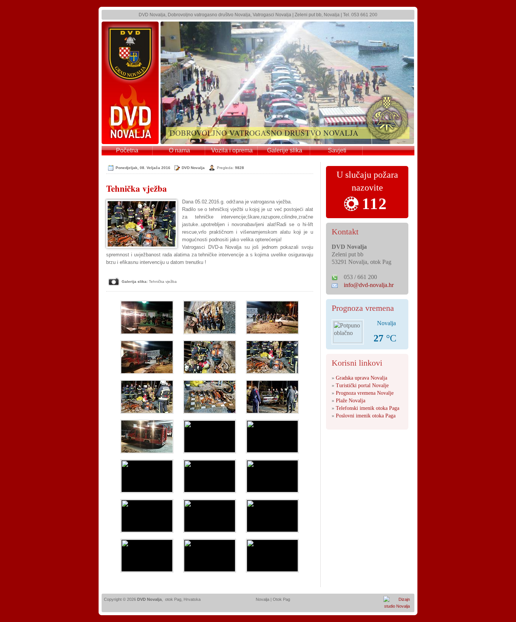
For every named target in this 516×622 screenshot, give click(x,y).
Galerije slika (284, 150)
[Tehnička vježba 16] (147, 515)
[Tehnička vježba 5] (210, 357)
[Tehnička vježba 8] (210, 396)
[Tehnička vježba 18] (272, 515)
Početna (127, 150)
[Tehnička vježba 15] (272, 476)
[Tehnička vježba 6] (272, 357)
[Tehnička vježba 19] (147, 555)
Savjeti (337, 150)
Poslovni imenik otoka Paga (365, 416)
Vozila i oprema (232, 150)
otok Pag (173, 599)
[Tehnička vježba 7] (147, 396)
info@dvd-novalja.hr (369, 285)
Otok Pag (281, 599)
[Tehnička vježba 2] (210, 317)
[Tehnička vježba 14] (210, 476)
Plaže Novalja (350, 400)
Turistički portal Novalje (362, 385)
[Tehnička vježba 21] (272, 555)
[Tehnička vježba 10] (147, 436)
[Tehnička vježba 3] (272, 317)
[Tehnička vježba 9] (272, 396)
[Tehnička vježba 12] (272, 436)
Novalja (262, 599)
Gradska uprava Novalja (361, 378)
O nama (179, 150)
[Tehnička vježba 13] (147, 476)
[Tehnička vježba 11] (210, 436)
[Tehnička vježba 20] (210, 555)
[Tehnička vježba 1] (147, 317)
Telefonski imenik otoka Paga (367, 408)
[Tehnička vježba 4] (147, 357)
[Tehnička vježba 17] (210, 515)
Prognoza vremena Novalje (365, 393)
